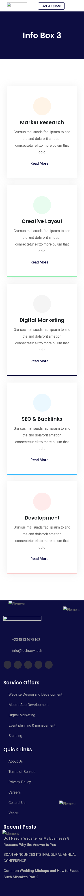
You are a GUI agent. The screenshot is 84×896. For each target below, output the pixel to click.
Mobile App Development (29, 705)
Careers (15, 792)
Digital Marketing (42, 320)
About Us (16, 761)
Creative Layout (42, 221)
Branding (15, 736)
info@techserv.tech (27, 650)
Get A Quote (51, 6)
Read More (39, 163)
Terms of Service (22, 772)
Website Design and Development (35, 694)
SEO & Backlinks (42, 419)
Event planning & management (32, 725)
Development (42, 517)
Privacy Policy (20, 782)
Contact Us (17, 803)
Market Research (42, 122)
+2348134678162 (26, 639)
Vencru (14, 813)
